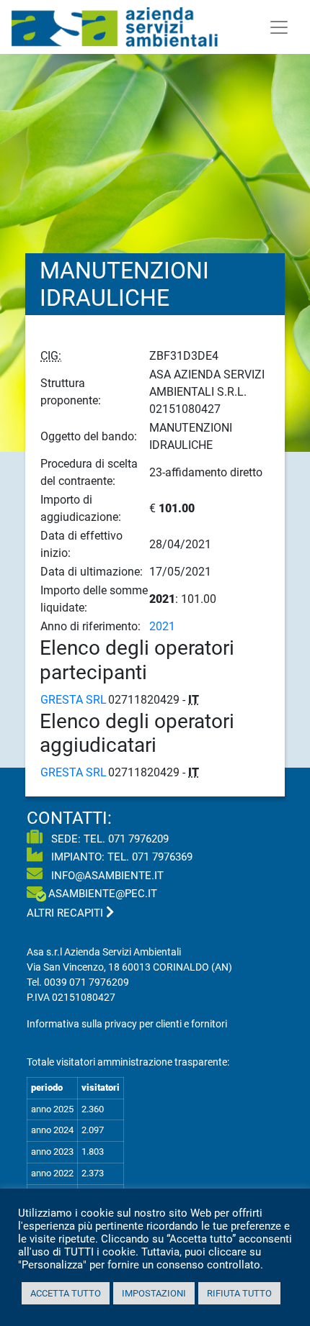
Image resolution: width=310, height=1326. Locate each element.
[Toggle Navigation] (279, 27)
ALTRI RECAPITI (66, 913)
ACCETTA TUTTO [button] (65, 1293)
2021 (162, 626)
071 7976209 (138, 838)
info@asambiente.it (106, 875)
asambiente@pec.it (102, 893)
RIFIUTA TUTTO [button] (239, 1293)
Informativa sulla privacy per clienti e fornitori (127, 1024)
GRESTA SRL (73, 700)
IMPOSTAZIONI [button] (154, 1293)
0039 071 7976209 (86, 982)
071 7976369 (162, 856)
